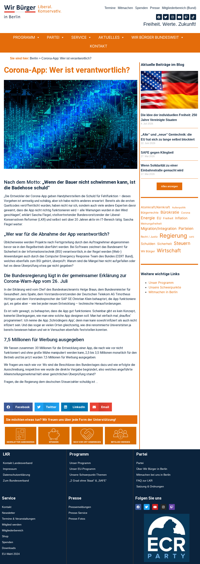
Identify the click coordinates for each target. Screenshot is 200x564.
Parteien (186, 228)
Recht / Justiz (149, 236)
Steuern (182, 243)
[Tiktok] (193, 17)
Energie (148, 218)
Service (79, 37)
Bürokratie (170, 212)
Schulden (148, 244)
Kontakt (98, 46)
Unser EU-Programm (83, 468)
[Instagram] (173, 17)
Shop (5, 536)
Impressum (10, 468)
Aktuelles (109, 37)
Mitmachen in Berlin (163, 292)
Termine (110, 8)
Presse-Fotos (77, 518)
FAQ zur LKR (144, 480)
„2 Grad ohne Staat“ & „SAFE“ (88, 480)
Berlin (34, 58)
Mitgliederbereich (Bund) (179, 8)
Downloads (9, 548)
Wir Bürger (148, 251)
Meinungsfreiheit (151, 223)
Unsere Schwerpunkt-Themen (88, 474)
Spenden (141, 8)
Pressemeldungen (80, 506)
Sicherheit (164, 244)
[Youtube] (179, 17)
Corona (185, 212)
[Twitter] (166, 17)
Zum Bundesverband (16, 480)
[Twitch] (186, 17)
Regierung (173, 235)
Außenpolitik (179, 207)
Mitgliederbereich (12, 530)
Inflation (181, 218)
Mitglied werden (11, 524)
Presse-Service (78, 512)
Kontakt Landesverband (17, 463)
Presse (155, 8)
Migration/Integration (159, 228)
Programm (24, 37)
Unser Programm (161, 283)
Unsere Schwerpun (162, 287)
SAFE (191, 237)
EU (159, 218)
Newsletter (8, 512)
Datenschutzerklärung (16, 474)
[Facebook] (159, 17)
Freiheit (168, 218)
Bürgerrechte (150, 212)
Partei (53, 37)
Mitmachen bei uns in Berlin (153, 474)
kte (178, 287)
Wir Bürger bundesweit (155, 37)
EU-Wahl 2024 (11, 553)
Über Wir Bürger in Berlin (151, 468)
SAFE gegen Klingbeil (157, 152)
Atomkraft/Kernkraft (155, 207)
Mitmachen (125, 8)
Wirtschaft (169, 250)
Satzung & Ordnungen (150, 486)
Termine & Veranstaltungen (18, 518)
